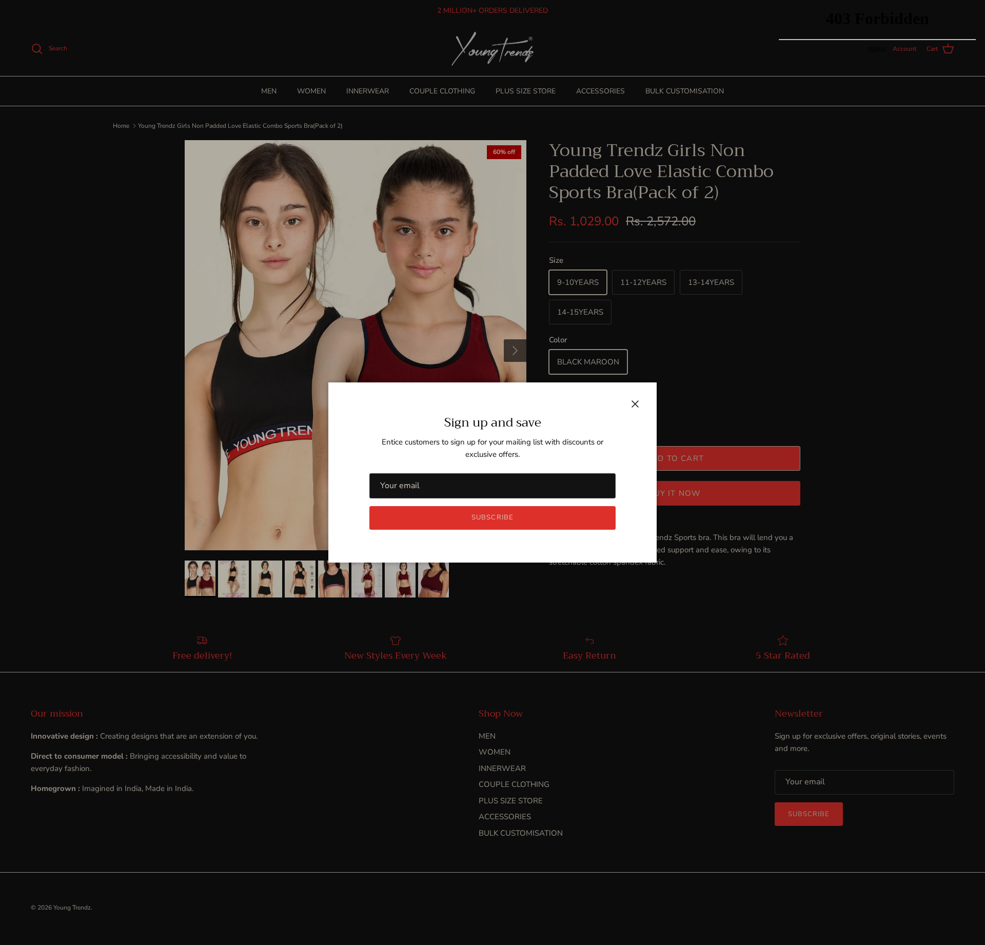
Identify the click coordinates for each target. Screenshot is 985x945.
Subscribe (492, 517)
